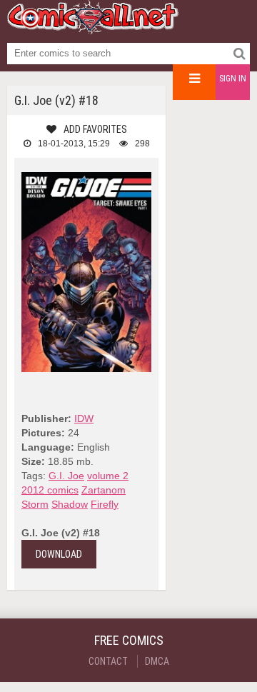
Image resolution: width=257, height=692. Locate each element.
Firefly (105, 504)
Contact (108, 661)
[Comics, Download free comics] (92, 28)
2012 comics (50, 490)
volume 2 (107, 475)
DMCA (157, 661)
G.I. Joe (66, 475)
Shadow (69, 504)
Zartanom (103, 490)
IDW (84, 418)
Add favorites (95, 129)
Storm (35, 504)
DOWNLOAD (59, 554)
